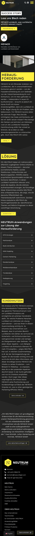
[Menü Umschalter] (32, 2)
